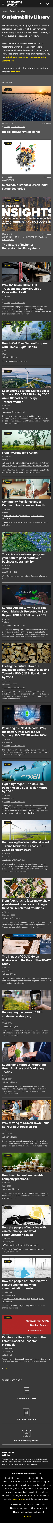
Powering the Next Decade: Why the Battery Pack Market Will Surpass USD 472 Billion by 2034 (24, 731)
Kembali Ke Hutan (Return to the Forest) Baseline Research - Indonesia (24, 1340)
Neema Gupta (28, 463)
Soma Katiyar (8, 465)
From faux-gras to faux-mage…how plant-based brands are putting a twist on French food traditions (26, 904)
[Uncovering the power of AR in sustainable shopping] (26, 1000)
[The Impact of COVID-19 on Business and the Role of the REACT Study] (26, 944)
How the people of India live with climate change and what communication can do (24, 1231)
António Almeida (11, 1189)
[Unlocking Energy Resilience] (26, 103)
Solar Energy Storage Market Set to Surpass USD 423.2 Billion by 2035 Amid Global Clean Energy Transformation (26, 396)
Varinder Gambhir (41, 465)
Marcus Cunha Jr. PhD (31, 237)
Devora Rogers (11, 1026)
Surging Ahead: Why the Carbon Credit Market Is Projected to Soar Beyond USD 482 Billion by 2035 (25, 611)
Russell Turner (10, 974)
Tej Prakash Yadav (23, 465)
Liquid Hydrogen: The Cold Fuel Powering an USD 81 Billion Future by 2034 (25, 787)
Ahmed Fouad (10, 572)
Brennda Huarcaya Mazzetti (17, 515)
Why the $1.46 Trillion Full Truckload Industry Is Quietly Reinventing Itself (21, 288)
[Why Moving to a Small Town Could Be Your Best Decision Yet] (26, 1110)
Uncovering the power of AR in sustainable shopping (22, 1014)
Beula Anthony (42, 463)
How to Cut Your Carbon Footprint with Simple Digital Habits (25, 345)
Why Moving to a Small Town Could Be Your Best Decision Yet (26, 1124)
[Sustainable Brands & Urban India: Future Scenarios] (26, 157)
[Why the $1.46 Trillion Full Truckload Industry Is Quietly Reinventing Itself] (26, 272)
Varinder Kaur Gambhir (14, 1245)
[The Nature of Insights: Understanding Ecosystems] (26, 214)
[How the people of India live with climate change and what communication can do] (26, 1215)
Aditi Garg (9, 180)
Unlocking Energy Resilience (21, 132)
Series (8, 200)
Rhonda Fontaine (12, 918)
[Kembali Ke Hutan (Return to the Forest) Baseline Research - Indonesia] (26, 1324)
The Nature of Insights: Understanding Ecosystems (21, 246)
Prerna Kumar (32, 1245)
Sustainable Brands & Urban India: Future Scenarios (25, 186)
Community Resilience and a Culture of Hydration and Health (23, 503)
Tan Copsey (9, 1298)
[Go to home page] (14, 3)
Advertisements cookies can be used (29, 1508)
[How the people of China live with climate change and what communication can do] (26, 1268)
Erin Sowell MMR (12, 237)
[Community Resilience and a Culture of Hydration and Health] (26, 489)
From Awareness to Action (20, 452)
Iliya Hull (8, 1355)
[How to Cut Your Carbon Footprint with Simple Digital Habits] (26, 330)
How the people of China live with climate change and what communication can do (24, 1284)
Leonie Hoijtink (23, 1298)
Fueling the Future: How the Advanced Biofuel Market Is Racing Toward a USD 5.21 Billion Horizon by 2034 (25, 671)
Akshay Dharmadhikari (14, 126)
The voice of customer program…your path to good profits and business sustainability (24, 558)
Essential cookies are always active (29, 1504)
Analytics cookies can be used (29, 1512)
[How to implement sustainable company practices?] (26, 1162)
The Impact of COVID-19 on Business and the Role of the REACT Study (26, 960)
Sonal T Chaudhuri (12, 463)
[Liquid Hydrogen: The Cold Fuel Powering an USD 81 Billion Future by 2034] (26, 771)
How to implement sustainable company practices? (23, 1177)
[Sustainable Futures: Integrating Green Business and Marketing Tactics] (26, 1052)
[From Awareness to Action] (26, 440)
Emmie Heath (10, 357)
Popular (8, 90)
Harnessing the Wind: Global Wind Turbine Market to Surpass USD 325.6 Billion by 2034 (25, 846)
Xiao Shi (34, 1298)
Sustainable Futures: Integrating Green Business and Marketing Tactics (24, 1068)
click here (15, 71)
